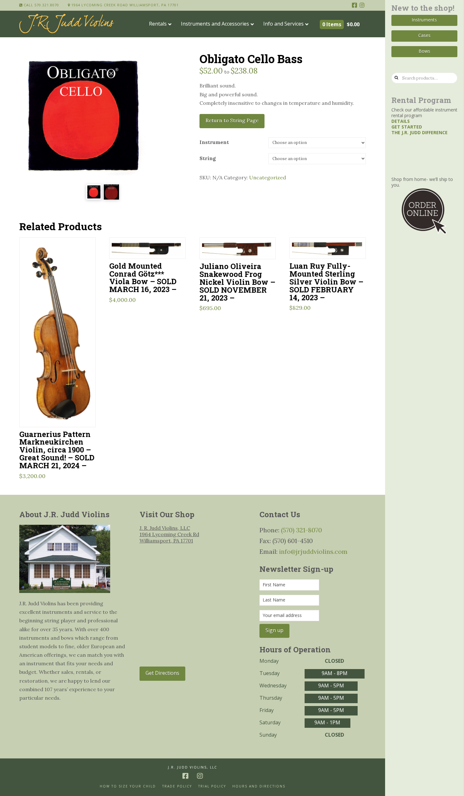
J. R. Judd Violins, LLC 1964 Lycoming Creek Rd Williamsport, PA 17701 (169, 534)
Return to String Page (232, 120)
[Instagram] (362, 5)
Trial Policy (212, 786)
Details (400, 121)
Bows (425, 51)
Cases (424, 35)
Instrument (214, 142)
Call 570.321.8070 (40, 5)
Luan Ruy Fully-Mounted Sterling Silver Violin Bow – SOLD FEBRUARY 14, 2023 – (326, 281)
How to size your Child (128, 786)
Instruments (424, 20)
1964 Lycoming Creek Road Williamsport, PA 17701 (124, 5)
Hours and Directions (258, 786)
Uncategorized (267, 177)
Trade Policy (177, 786)
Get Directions (162, 672)
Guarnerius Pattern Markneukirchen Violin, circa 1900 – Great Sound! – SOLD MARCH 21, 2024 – (56, 449)
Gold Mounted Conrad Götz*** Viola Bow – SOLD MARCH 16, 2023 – (142, 277)
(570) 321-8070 (301, 530)
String (207, 158)
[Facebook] (354, 5)
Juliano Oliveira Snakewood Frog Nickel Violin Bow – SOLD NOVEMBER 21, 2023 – (237, 281)
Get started (406, 127)
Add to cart (60, 414)
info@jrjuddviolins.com (313, 551)
